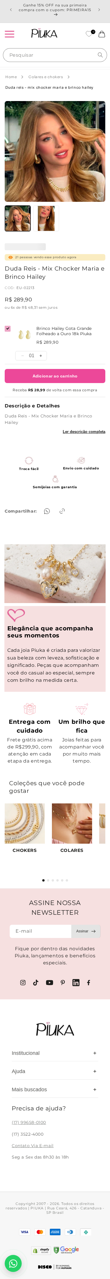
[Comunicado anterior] (10, 9)
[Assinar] (86, 931)
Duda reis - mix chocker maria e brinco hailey (49, 87)
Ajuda (54, 1071)
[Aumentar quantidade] (40, 355)
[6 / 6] (67, 880)
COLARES (72, 850)
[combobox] (55, 55)
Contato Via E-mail (33, 1145)
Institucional (54, 1053)
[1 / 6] (43, 880)
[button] (9, 34)
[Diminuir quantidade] (22, 355)
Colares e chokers (45, 77)
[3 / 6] (53, 880)
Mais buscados (54, 1089)
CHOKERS (25, 850)
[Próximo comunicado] (99, 9)
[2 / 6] (48, 880)
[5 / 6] (62, 880)
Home (11, 77)
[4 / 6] (57, 880)
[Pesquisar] (100, 54)
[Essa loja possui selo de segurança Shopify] (41, 1250)
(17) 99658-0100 (29, 1122)
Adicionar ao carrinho (55, 376)
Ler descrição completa (84, 431)
